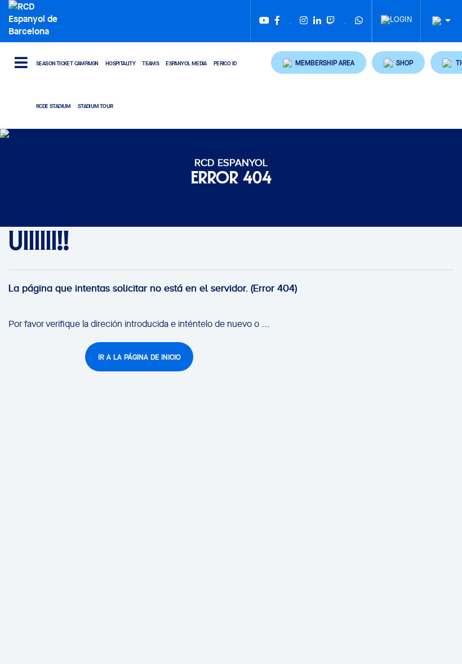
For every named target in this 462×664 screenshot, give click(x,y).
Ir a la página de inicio (139, 357)
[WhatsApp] (359, 21)
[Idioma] (437, 21)
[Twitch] (331, 21)
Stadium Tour (95, 106)
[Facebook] (277, 21)
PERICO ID (225, 63)
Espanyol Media (186, 63)
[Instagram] (304, 21)
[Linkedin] (317, 21)
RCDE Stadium (53, 106)
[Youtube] (264, 21)
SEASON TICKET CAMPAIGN (67, 63)
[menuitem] (396, 16)
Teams (150, 63)
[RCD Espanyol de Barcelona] (35, 17)
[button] (318, 62)
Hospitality (120, 63)
